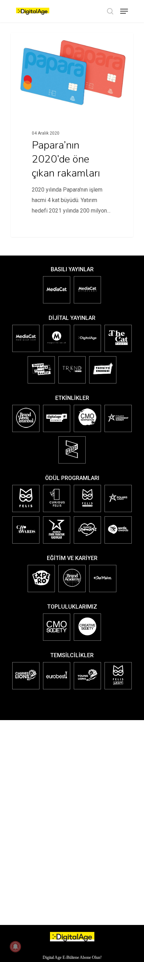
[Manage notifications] (15, 946)
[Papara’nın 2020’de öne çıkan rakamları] (72, 135)
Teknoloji (34, 44)
